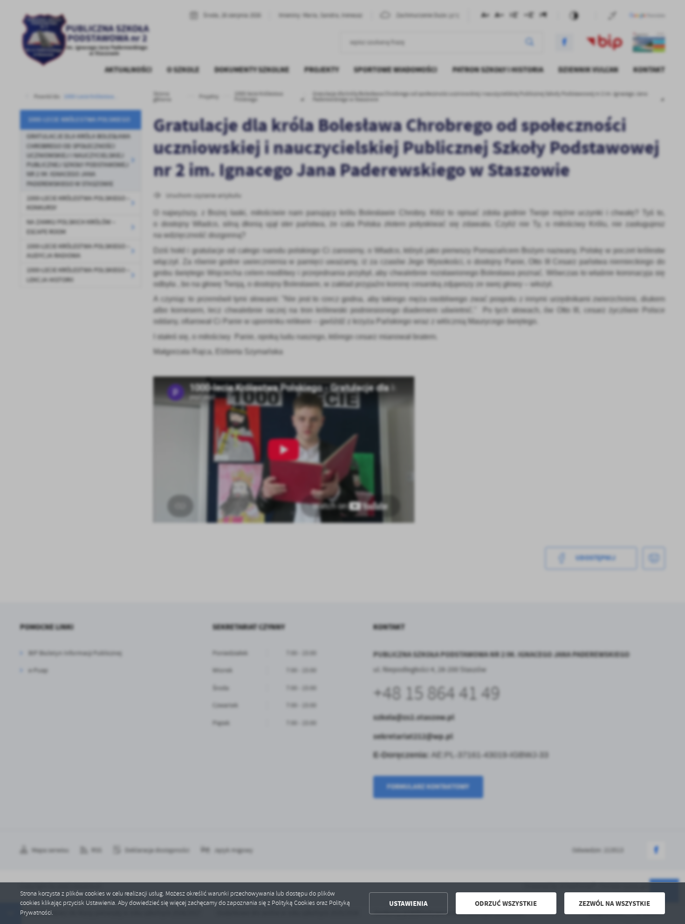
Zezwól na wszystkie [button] (614, 903)
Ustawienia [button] (408, 903)
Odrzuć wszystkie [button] (506, 903)
